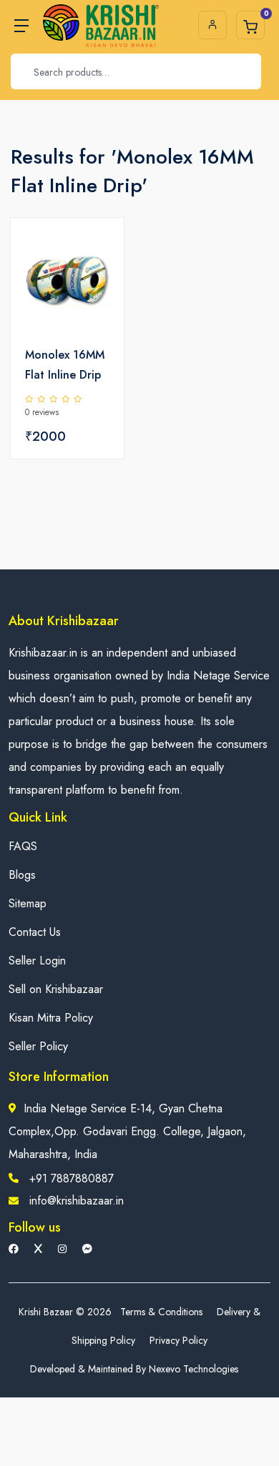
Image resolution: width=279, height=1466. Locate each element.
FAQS (23, 846)
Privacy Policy (178, 1340)
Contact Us (35, 932)
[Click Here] (97, 253)
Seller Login (37, 960)
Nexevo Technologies (193, 1369)
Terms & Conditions (161, 1312)
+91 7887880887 (71, 1178)
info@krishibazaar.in (76, 1200)
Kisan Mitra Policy (51, 1017)
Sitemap (27, 903)
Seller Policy (38, 1046)
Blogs (22, 875)
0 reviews (42, 412)
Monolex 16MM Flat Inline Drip (64, 364)
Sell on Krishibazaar (56, 989)
